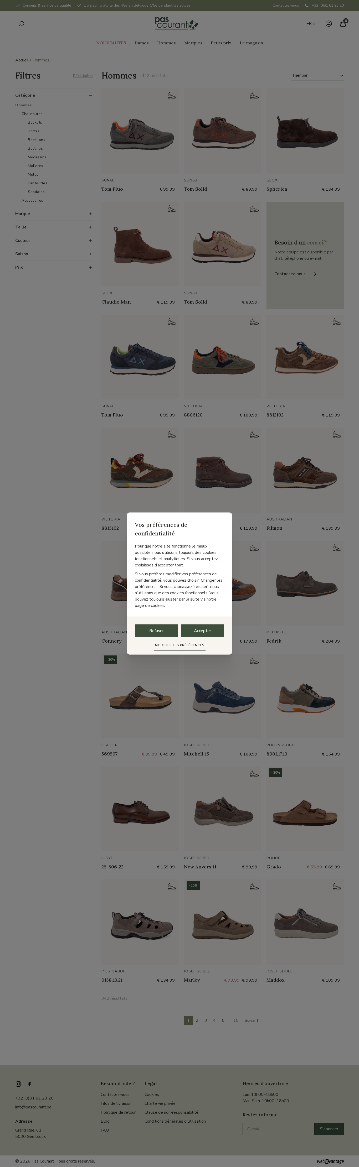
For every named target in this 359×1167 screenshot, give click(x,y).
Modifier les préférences (179, 645)
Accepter (202, 631)
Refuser (156, 631)
